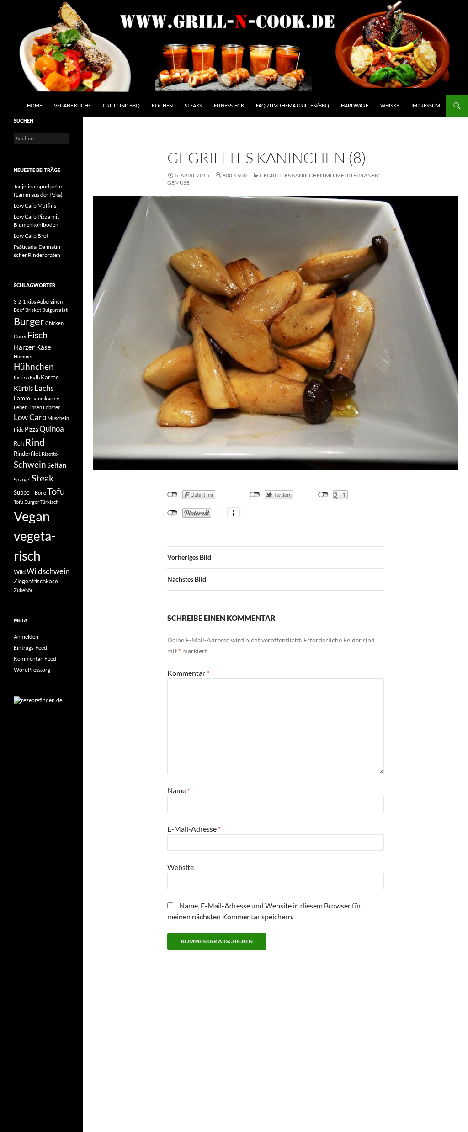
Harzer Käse (32, 347)
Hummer (23, 356)
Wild (20, 572)
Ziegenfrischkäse (36, 581)
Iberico (21, 377)
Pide (19, 430)
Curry (20, 336)
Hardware (354, 105)
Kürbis (23, 388)
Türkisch (49, 502)
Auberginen (50, 301)
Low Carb (30, 417)
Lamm (22, 398)
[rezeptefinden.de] (38, 699)
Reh (19, 443)
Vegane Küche (72, 105)
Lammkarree (45, 398)
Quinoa (51, 428)
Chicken (54, 323)
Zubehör (23, 590)
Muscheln (58, 418)
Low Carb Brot (31, 235)
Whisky (389, 105)
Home (34, 105)
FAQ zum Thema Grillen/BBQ (292, 105)
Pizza (31, 429)
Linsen (34, 407)
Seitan (56, 465)
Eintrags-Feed (30, 647)
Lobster (51, 407)
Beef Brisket (27, 310)
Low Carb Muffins (35, 205)
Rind (35, 442)
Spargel (22, 479)
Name (178, 790)
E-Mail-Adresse (194, 828)
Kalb (35, 377)
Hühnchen (34, 367)
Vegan (32, 516)
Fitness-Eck (229, 105)
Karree (50, 377)
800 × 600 (235, 175)
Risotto (50, 454)
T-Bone (38, 493)
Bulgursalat (55, 310)
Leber (20, 407)
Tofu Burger (26, 502)
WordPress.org (32, 669)
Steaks (193, 105)
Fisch (37, 335)
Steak (42, 478)
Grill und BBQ (121, 105)
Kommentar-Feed (35, 658)
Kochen (162, 105)
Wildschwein (48, 571)
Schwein (30, 464)
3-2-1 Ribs (25, 301)
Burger (29, 321)
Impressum (425, 105)
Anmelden (26, 636)
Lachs (43, 388)
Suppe (22, 492)
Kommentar (188, 672)
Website (180, 867)
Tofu (56, 491)
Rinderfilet (27, 453)
